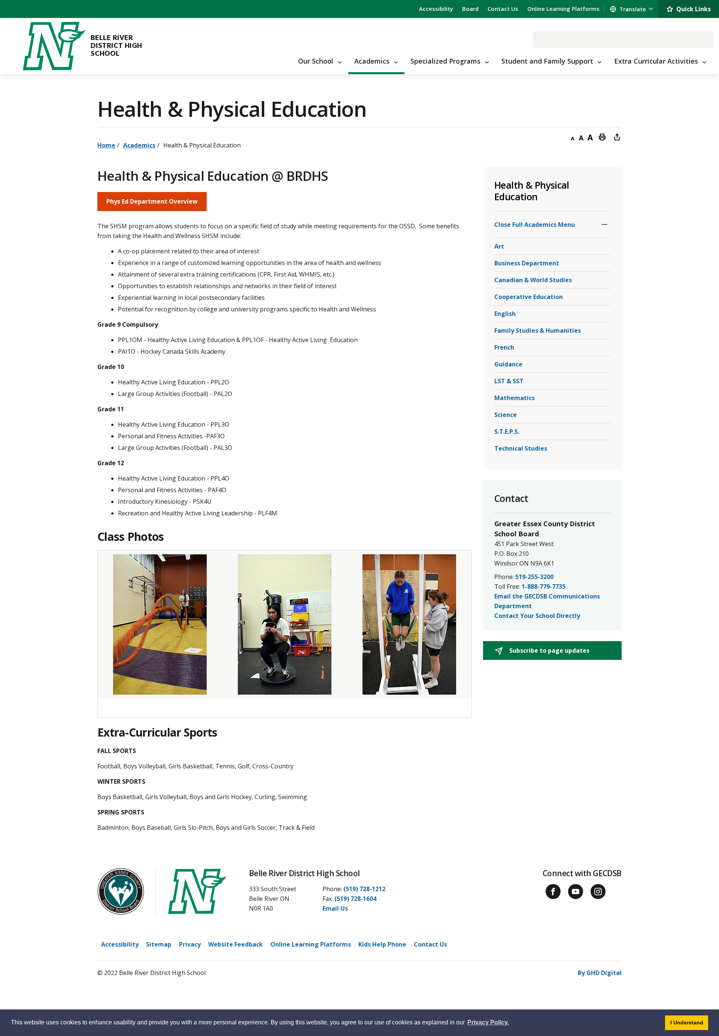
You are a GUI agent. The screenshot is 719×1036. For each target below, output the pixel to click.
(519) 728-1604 (355, 899)
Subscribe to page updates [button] (548, 650)
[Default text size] (581, 136)
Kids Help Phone (382, 944)
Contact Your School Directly (537, 616)
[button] (604, 224)
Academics (139, 145)
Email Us (335, 908)
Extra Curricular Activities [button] (656, 61)
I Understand (689, 1022)
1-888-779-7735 (543, 586)
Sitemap (159, 944)
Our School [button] (315, 61)
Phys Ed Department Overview (152, 201)
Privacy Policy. (488, 1022)
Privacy (190, 944)
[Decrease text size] (572, 136)
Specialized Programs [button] (445, 61)
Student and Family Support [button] (547, 61)
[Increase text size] (590, 136)
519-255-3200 (534, 577)
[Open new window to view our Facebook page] (553, 891)
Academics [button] (371, 61)
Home (106, 145)
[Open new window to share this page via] (617, 136)
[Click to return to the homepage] (54, 46)
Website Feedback (235, 944)
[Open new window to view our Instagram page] (598, 891)
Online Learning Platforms (563, 8)
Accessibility (436, 8)
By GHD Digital (600, 973)
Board (470, 8)
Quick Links (693, 9)
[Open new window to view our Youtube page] (575, 891)
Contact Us (503, 8)
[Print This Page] (602, 136)
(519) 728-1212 (364, 889)
